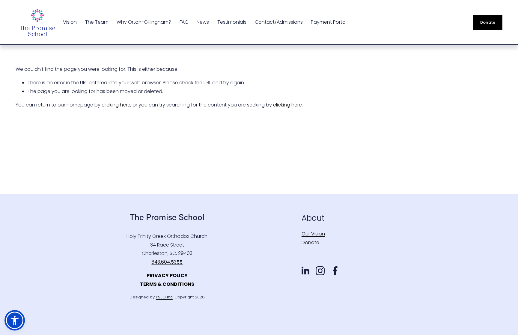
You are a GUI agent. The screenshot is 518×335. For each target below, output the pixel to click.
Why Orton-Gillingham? (144, 22)
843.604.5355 (167, 262)
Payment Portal (329, 22)
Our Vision (313, 233)
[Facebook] (335, 271)
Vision (70, 22)
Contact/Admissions (279, 22)
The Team (97, 22)
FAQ (184, 22)
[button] (14, 320)
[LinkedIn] (305, 271)
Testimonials (231, 22)
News (203, 22)
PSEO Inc (164, 297)
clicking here (116, 104)
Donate (488, 22)
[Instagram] (320, 271)
